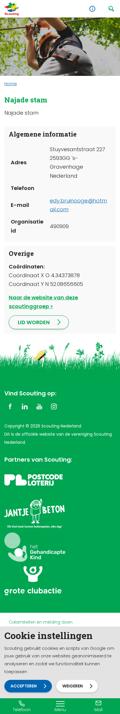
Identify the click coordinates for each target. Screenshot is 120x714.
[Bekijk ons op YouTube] (39, 406)
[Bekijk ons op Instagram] (54, 406)
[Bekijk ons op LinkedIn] (25, 406)
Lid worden (34, 322)
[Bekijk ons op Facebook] (10, 406)
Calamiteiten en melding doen (41, 622)
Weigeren (72, 686)
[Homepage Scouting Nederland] (11, 9)
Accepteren (23, 686)
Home (10, 84)
